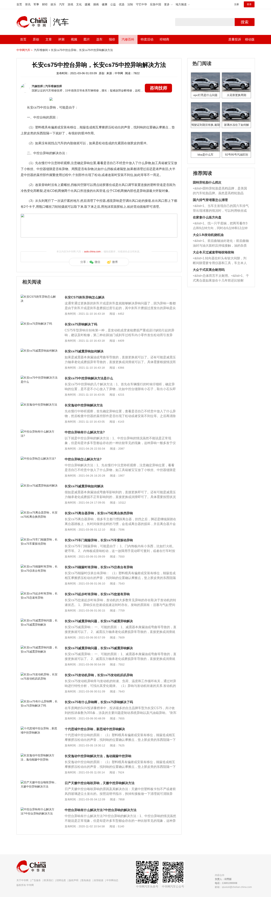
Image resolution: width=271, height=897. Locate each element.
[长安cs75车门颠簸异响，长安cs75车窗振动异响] (39, 539)
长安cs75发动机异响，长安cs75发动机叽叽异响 (99, 675)
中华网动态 (112, 880)
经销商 (164, 39)
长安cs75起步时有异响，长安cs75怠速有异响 (97, 594)
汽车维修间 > (42, 50)
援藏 (87, 4)
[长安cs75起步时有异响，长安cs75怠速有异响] (39, 593)
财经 (45, 4)
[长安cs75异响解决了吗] (39, 323)
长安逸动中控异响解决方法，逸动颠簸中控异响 (98, 756)
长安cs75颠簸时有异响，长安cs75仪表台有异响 (99, 567)
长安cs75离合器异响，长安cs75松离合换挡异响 (99, 513)
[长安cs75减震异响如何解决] (39, 350)
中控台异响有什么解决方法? (85, 432)
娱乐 (53, 4)
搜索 (245, 22)
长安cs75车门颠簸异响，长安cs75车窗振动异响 (99, 540)
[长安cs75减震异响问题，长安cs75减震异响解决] (39, 620)
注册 (236, 4)
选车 (99, 39)
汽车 (62, 4)
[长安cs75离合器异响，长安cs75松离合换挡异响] (39, 512)
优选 (121, 4)
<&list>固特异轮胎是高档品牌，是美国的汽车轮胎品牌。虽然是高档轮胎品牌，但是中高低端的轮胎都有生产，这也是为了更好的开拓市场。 (220, 191)
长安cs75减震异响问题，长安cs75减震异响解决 (99, 621)
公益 (113, 4)
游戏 (70, 4)
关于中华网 (22, 880)
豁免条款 (86, 880)
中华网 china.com (33, 22)
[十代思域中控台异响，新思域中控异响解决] (39, 728)
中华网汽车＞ (24, 50)
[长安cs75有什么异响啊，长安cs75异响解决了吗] (39, 701)
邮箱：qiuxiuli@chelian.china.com (233, 887)
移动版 (250, 39)
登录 (249, 4)
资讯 (28, 4)
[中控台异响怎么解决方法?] (39, 458)
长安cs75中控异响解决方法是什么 (89, 378)
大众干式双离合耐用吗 (209, 269)
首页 (19, 4)
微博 (115, 261)
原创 (36, 39)
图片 (87, 39)
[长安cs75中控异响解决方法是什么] (39, 377)
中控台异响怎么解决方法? (83, 459)
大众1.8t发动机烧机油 (208, 235)
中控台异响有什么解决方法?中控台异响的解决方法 (100, 810)
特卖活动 (147, 39)
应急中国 (155, 4)
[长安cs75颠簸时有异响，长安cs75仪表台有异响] (39, 566)
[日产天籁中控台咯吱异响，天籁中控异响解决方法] (39, 782)
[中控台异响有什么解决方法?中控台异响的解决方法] (39, 809)
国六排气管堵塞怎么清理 (210, 200)
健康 (104, 4)
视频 (74, 39)
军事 (36, 4)
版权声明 (73, 880)
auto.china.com (92, 251)
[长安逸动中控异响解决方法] (39, 404)
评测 (61, 39)
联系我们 (48, 880)
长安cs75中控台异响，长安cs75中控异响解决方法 (82, 50)
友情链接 (98, 880)
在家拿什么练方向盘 (207, 217)
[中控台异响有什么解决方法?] (39, 431)
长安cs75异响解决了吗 (81, 324)
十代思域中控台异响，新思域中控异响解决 (95, 729)
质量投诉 (234, 39)
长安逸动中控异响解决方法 (84, 405)
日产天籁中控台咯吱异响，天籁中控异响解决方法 (100, 783)
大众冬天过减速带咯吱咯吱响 (213, 252)
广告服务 (36, 880)
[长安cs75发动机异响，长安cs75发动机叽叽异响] (39, 674)
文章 (48, 39)
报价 (112, 39)
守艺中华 (141, 4)
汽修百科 (128, 39)
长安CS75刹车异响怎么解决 (85, 297)
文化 (79, 4)
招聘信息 (61, 880)
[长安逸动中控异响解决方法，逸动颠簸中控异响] (39, 755)
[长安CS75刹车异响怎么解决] (39, 296)
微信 (97, 261)
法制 (130, 4)
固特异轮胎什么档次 (207, 182)
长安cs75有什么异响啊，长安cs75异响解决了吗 (99, 702)
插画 (96, 4)
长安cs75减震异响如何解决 (84, 351)
